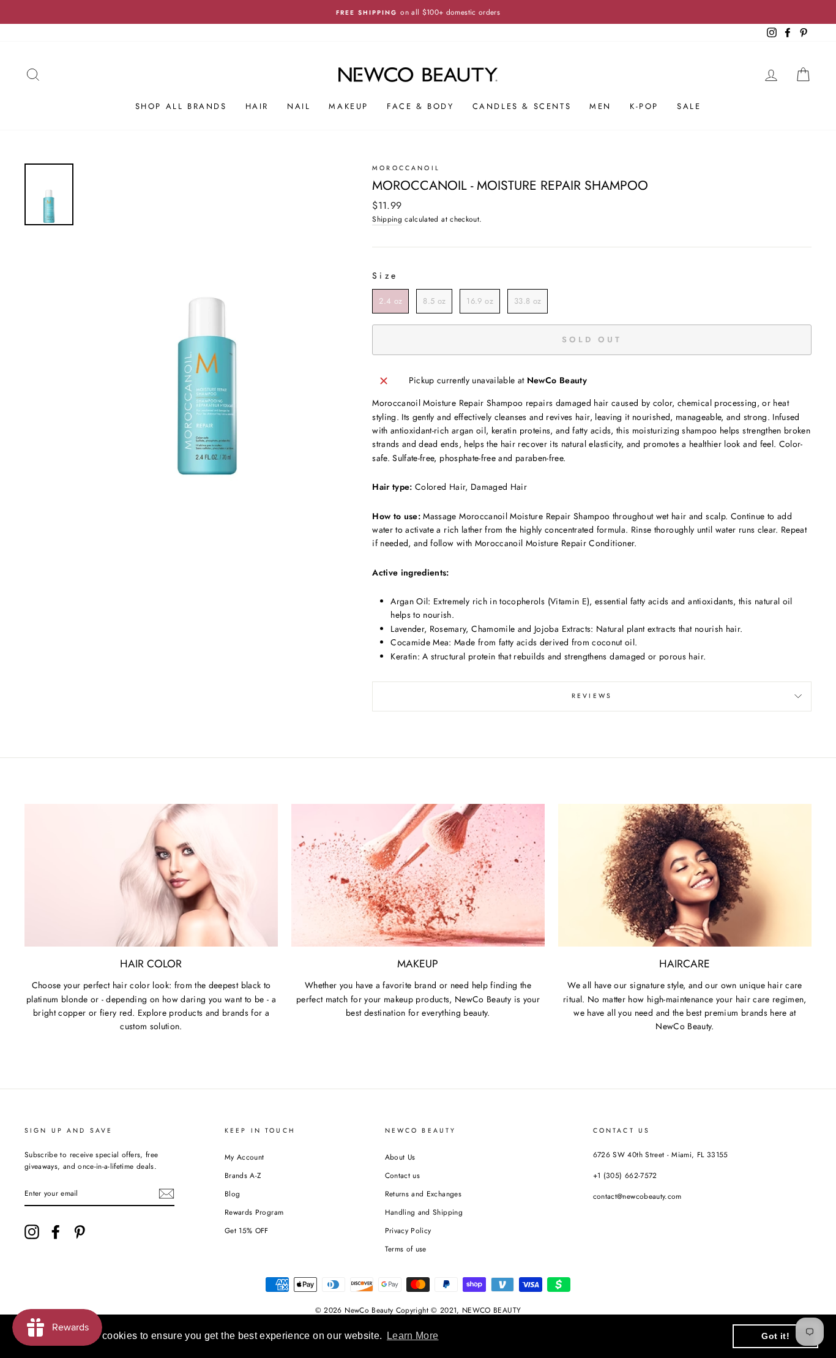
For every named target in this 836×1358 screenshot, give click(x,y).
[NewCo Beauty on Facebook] (55, 1232)
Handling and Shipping (424, 1212)
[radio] (390, 301)
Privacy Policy (408, 1230)
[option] (418, 12)
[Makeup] (418, 875)
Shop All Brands (181, 106)
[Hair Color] (151, 875)
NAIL (298, 106)
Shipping (387, 219)
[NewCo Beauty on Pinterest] (79, 1232)
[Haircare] (685, 875)
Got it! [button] (775, 1336)
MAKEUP (348, 106)
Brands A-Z (243, 1175)
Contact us (402, 1175)
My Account (244, 1157)
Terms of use (406, 1249)
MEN (600, 106)
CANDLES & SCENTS (522, 106)
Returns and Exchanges (423, 1193)
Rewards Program (254, 1212)
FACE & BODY (420, 106)
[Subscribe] (166, 1193)
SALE (689, 106)
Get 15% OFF (247, 1230)
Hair (257, 106)
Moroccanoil (406, 168)
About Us (400, 1157)
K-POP (644, 106)
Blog (232, 1193)
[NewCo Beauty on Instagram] (31, 1232)
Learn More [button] (413, 1335)
